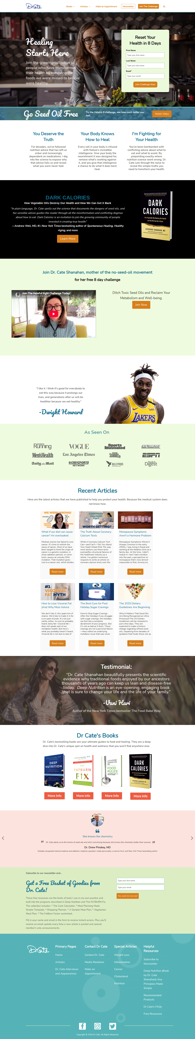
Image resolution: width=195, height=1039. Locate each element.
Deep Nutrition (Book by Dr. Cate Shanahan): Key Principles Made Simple (156, 979)
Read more (58, 571)
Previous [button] (3, 838)
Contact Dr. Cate (94, 955)
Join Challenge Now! (145, 84)
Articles (60, 962)
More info (83, 796)
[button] (164, 6)
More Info (54, 796)
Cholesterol (121, 976)
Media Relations (94, 962)
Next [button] (192, 838)
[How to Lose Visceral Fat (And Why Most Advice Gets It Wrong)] (57, 591)
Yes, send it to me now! (127, 896)
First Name (131, 50)
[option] (97, 834)
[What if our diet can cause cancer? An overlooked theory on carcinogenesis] (57, 520)
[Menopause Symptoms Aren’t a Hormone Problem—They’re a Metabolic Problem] (135, 520)
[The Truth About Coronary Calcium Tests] (96, 520)
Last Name (131, 61)
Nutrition (119, 983)
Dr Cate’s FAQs (153, 1007)
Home (58, 955)
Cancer (118, 969)
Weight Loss (121, 955)
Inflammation (122, 962)
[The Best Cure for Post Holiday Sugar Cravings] (96, 591)
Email (129, 71)
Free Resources (153, 1014)
